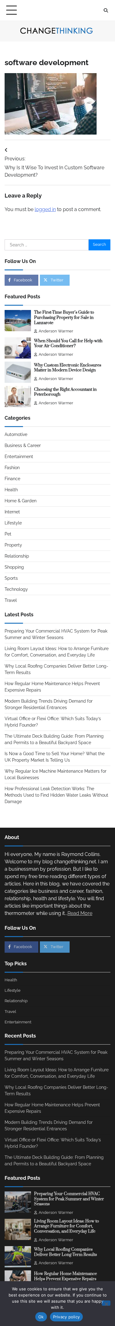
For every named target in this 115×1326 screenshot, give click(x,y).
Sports (11, 578)
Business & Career (23, 445)
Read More (79, 913)
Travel (11, 600)
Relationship (17, 556)
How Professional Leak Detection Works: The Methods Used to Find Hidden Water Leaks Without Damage (56, 795)
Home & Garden (20, 500)
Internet (12, 511)
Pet (8, 534)
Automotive (16, 434)
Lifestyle (13, 522)
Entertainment (19, 456)
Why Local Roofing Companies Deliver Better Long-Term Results (65, 1252)
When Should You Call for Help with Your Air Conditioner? (68, 343)
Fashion (12, 467)
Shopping (14, 567)
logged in (45, 209)
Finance (12, 478)
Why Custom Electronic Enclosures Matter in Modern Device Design (67, 368)
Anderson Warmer (56, 331)
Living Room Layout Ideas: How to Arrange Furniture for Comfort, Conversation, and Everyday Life (66, 1226)
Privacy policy (66, 1316)
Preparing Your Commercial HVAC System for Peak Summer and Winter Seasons (69, 1199)
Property (13, 545)
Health (11, 489)
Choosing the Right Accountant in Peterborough (65, 392)
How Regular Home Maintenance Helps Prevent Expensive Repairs (65, 1276)
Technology (16, 589)
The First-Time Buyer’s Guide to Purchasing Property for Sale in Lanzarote (64, 317)
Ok (41, 1316)
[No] (106, 1303)
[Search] (105, 10)
